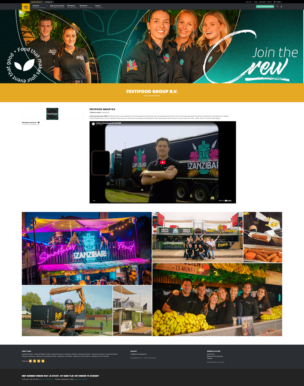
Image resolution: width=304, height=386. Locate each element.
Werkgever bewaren (29, 122)
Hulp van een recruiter (57, 6)
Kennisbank (86, 6)
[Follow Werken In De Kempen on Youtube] (43, 361)
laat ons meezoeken (46, 379)
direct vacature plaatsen (265, 6)
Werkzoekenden (36, 2)
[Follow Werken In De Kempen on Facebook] (30, 361)
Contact (99, 6)
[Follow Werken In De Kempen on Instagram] (34, 361)
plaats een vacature (80, 379)
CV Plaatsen (72, 6)
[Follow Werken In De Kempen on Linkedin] (38, 361)
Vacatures (39, 6)
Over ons (248, 2)
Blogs (256, 2)
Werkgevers (48, 2)
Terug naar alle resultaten (152, 95)
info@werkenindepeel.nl (138, 354)
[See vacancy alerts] (281, 6)
